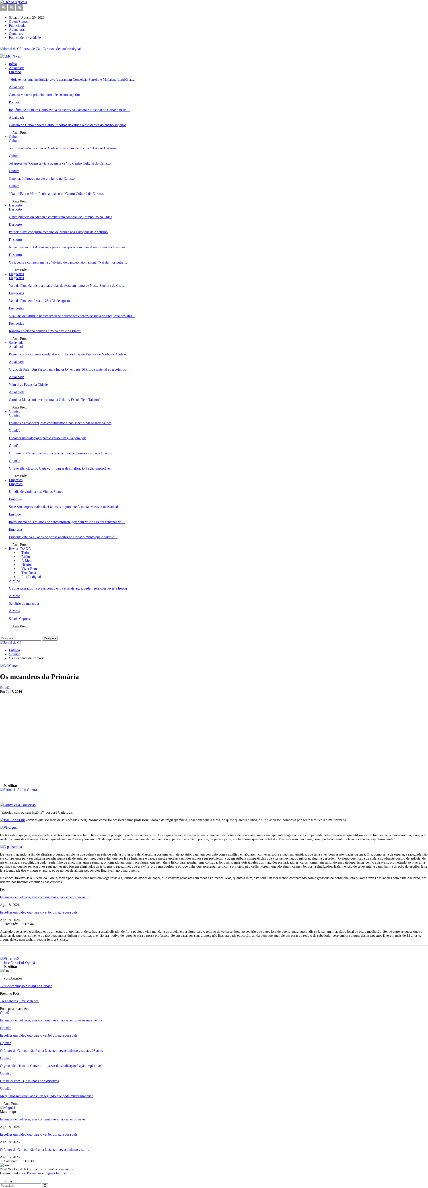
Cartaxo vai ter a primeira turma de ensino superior (44, 95)
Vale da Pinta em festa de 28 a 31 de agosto (39, 301)
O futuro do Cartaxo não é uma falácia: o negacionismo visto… (44, 1149)
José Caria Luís (14, 963)
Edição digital (31, 577)
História (27, 565)
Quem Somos (18, 21)
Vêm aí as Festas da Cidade (28, 384)
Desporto (15, 205)
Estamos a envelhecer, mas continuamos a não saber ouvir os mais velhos (60, 423)
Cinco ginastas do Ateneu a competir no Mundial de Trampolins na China (60, 217)
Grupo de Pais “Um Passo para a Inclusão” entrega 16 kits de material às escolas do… (69, 369)
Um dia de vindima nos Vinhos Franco (36, 491)
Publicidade (17, 25)
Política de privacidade (25, 37)
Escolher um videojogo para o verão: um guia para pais (47, 438)
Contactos (16, 33)
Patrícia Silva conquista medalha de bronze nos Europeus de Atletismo (58, 232)
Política (14, 102)
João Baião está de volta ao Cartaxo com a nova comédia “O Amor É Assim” (63, 148)
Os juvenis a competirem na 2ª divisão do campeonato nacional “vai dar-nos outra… (68, 262)
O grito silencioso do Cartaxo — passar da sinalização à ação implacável (60, 468)
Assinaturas (17, 29)
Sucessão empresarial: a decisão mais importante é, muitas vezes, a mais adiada (64, 507)
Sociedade (16, 342)
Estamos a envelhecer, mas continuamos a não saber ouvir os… (44, 897)
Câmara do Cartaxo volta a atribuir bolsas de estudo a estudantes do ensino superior (67, 125)
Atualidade (16, 68)
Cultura (14, 136)
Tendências (29, 573)
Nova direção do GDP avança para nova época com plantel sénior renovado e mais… (69, 247)
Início (13, 64)
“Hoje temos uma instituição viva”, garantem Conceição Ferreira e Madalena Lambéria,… (72, 79)
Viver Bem (29, 569)
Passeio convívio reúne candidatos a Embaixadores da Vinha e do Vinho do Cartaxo (68, 354)
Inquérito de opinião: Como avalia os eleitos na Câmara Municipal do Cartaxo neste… (69, 110)
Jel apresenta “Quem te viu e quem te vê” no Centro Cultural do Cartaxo (60, 163)
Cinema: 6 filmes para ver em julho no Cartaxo (42, 178)
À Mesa (27, 561)
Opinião (14, 411)
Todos (25, 553)
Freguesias (16, 274)
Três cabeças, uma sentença (19, 1001)
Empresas (16, 480)
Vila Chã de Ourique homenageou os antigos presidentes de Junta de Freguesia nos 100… (72, 316)
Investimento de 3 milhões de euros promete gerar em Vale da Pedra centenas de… (67, 522)
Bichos (26, 557)
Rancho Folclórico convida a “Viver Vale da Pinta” (45, 331)
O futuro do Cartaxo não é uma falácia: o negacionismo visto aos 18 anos (60, 453)
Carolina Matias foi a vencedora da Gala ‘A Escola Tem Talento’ (54, 400)
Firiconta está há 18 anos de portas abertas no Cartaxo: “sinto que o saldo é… (63, 537)
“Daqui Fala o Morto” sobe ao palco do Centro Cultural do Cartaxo (56, 194)
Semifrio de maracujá (24, 603)
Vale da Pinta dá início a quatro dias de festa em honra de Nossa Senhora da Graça (67, 285)
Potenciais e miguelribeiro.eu (47, 1173)
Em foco (15, 72)
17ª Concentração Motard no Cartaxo (26, 986)
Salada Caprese (20, 619)
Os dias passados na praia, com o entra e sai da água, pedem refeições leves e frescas (68, 588)
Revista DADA (20, 549)
